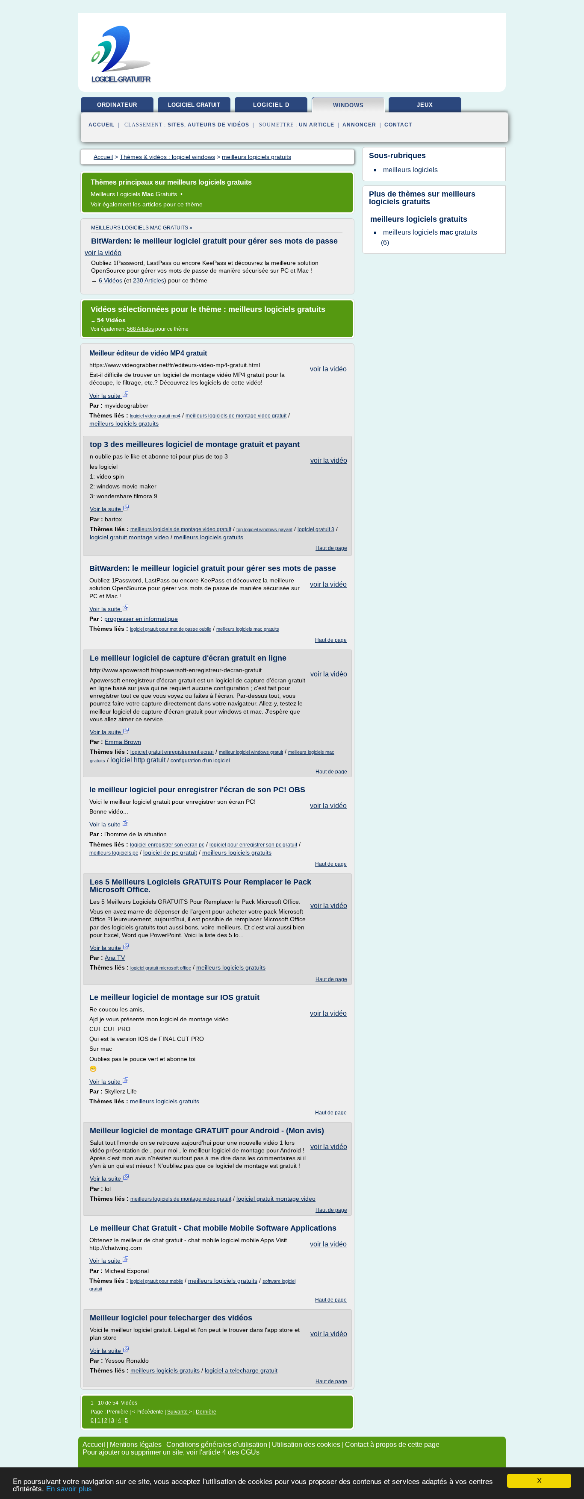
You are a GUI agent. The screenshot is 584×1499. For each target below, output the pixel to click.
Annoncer (359, 125)
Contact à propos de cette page (392, 1444)
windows (348, 105)
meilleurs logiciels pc (113, 853)
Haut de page (331, 548)
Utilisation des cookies (306, 1444)
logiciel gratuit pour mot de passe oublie (170, 629)
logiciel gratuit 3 (316, 529)
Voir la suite (105, 395)
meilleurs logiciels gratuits (124, 423)
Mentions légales (136, 1444)
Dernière (206, 1412)
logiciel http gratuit (137, 760)
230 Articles (148, 280)
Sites (176, 125)
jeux (425, 105)
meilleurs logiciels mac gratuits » (141, 228)
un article (316, 125)
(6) (429, 237)
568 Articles (140, 329)
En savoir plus (69, 1489)
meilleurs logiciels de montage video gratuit (236, 416)
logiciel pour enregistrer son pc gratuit (253, 845)
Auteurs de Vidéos (218, 125)
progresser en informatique (141, 618)
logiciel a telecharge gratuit (241, 1370)
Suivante (178, 1412)
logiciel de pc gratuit (170, 852)
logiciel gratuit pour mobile (156, 1281)
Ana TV (115, 957)
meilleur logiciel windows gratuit (251, 752)
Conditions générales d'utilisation (216, 1444)
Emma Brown (123, 741)
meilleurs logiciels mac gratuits (247, 629)
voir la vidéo (103, 252)
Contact (398, 125)
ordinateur (117, 105)
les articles (147, 204)
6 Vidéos (110, 280)
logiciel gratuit (194, 105)
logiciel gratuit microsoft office (160, 967)
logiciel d (271, 105)
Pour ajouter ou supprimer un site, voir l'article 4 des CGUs (171, 1452)
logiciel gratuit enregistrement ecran (172, 752)
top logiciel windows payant (264, 529)
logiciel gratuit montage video (129, 537)
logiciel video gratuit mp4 (155, 415)
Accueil (101, 125)
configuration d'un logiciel (200, 761)
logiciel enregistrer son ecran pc (167, 845)
